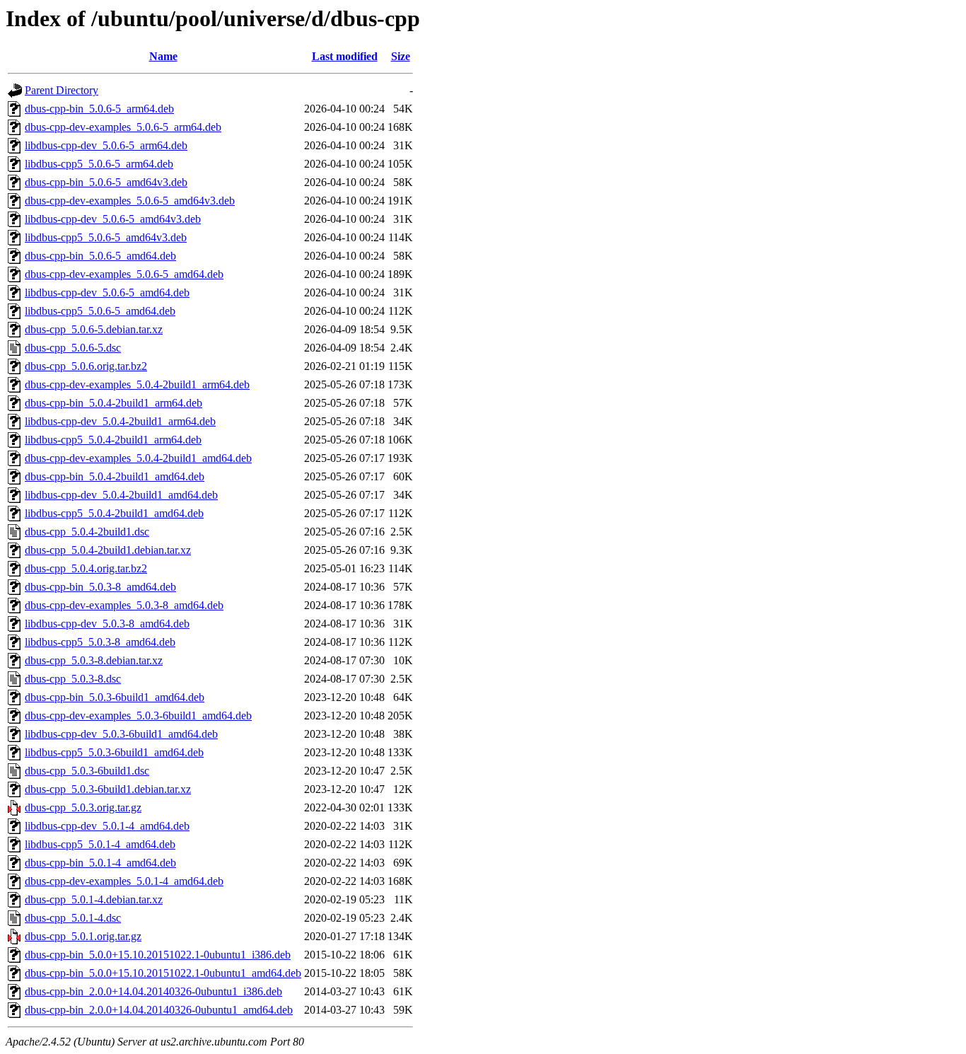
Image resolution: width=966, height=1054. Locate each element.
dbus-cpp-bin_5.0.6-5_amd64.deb (100, 256)
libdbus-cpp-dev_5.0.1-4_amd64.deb (107, 826)
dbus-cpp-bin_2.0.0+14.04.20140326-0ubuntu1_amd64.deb (159, 1010)
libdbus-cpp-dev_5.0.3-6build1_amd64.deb (121, 734)
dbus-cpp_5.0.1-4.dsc (73, 918)
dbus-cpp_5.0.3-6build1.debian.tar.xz (108, 789)
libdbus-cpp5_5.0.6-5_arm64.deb (99, 164)
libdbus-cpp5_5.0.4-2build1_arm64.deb (113, 440)
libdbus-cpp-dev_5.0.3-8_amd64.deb (107, 624)
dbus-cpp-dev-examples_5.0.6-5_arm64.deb (123, 127)
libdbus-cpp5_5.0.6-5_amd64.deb (100, 311)
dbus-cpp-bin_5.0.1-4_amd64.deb (100, 863)
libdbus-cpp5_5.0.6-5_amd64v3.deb (106, 237)
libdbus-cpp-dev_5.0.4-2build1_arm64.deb (120, 421)
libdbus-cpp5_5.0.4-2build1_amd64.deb (114, 513)
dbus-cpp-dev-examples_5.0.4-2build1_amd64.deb (138, 458)
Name (163, 56)
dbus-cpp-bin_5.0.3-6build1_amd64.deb (114, 697)
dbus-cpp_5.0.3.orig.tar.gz (83, 807)
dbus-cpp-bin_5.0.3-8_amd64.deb (100, 587)
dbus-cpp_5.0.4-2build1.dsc (87, 532)
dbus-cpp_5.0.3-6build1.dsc (87, 771)
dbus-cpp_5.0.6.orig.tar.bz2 (86, 366)
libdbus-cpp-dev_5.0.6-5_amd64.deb (107, 292)
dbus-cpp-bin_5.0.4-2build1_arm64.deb (113, 403)
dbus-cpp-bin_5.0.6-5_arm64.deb (99, 109)
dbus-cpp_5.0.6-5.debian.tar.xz (94, 329)
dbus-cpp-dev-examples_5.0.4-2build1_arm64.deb (137, 384)
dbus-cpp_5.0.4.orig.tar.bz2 (86, 568)
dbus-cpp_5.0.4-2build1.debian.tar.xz (108, 550)
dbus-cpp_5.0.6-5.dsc (73, 348)
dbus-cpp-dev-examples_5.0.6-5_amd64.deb (124, 274)
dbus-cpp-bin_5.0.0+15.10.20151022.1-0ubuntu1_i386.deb (158, 955)
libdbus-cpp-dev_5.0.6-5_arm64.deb (106, 145)
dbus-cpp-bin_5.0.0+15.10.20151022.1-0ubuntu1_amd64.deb (163, 973)
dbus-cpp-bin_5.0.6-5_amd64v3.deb (106, 182)
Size (400, 56)
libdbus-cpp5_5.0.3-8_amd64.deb (100, 642)
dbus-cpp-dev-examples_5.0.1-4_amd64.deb (124, 881)
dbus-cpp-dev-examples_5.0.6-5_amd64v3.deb (130, 201)
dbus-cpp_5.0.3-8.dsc (73, 679)
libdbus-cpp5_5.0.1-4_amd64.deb (100, 844)
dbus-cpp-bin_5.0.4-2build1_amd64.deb (114, 476)
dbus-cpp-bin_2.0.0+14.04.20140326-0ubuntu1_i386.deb (153, 991)
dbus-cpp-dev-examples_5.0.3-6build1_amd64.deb (138, 716)
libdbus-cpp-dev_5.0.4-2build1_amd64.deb (121, 495)
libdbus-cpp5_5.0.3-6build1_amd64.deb (114, 752)
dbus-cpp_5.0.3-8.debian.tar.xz (94, 660)
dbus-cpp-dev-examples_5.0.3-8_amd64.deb (124, 605)
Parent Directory (61, 90)
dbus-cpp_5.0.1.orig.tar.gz (83, 936)
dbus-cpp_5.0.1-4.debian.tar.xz (94, 899)
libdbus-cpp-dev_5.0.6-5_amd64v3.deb (113, 219)
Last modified (345, 56)
